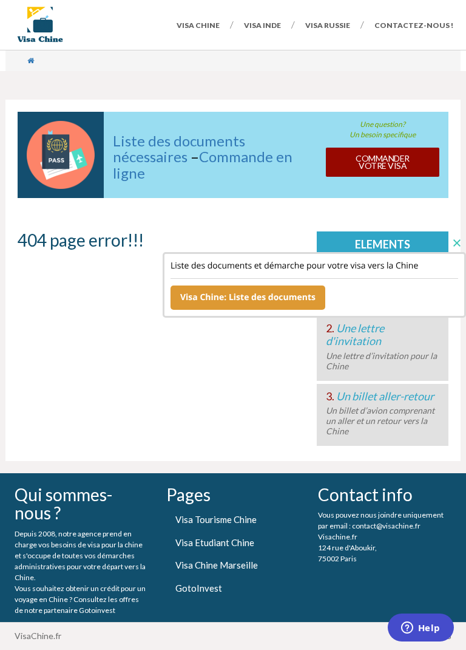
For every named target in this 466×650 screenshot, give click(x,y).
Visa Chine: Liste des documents (248, 297)
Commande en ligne (202, 164)
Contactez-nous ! (413, 25)
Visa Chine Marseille (216, 564)
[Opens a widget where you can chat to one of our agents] (420, 629)
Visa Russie (327, 25)
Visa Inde (262, 25)
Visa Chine (198, 25)
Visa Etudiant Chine (214, 542)
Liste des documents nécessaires (179, 148)
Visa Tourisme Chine (216, 519)
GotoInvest (198, 588)
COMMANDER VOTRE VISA (383, 162)
